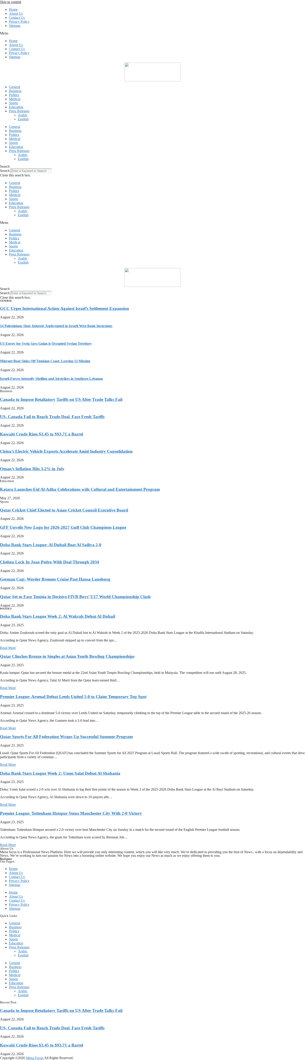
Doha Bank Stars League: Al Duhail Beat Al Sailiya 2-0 (50, 544)
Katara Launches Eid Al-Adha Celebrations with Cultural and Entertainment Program (80, 489)
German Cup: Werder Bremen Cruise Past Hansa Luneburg (55, 579)
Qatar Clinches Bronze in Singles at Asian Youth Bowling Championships (67, 656)
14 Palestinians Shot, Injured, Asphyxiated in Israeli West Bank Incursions (56, 326)
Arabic (22, 115)
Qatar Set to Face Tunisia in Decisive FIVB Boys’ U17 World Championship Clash (75, 596)
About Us (16, 13)
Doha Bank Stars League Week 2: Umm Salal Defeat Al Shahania (60, 773)
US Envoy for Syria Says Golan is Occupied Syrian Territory (46, 343)
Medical (14, 99)
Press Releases (19, 111)
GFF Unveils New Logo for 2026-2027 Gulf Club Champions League (63, 527)
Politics (14, 95)
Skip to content (10, 2)
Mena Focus (35, 1058)
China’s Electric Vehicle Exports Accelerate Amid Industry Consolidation (66, 451)
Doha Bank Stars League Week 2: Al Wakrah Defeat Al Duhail (57, 616)
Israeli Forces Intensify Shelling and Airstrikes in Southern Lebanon (51, 379)
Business (15, 91)
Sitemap (14, 26)
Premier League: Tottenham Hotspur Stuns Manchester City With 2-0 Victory (71, 813)
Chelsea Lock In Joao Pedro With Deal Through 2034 (49, 562)
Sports (13, 103)
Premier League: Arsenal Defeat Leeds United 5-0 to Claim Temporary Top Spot (73, 696)
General (14, 87)
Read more (6, 858)
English (23, 119)
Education (16, 107)
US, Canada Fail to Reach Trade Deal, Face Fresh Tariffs (52, 416)
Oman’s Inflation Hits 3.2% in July (32, 468)
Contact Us (17, 17)
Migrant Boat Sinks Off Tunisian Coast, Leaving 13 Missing (45, 361)
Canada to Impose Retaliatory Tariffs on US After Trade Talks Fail (61, 399)
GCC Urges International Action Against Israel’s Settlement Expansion (64, 308)
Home (13, 9)
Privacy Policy (19, 21)
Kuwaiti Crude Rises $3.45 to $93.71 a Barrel (41, 434)
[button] (152, 33)
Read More (8, 648)
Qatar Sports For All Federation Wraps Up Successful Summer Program (66, 736)
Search (5, 171)
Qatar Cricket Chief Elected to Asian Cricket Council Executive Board (64, 510)
